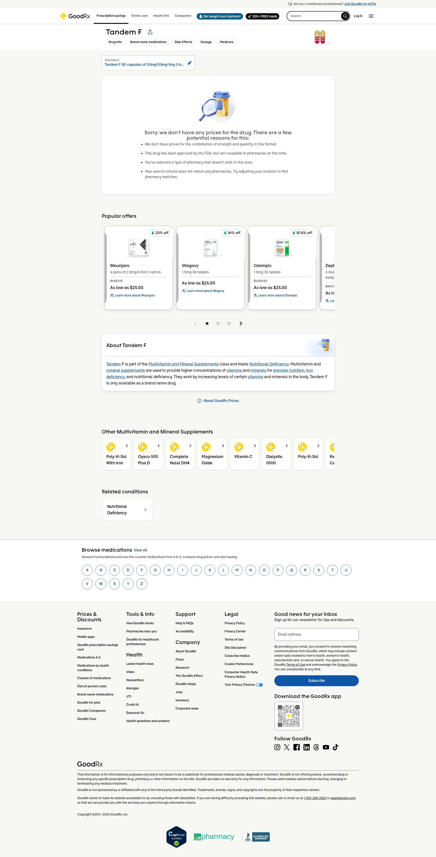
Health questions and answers (148, 721)
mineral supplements (125, 370)
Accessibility (185, 631)
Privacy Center (235, 631)
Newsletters (135, 680)
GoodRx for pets (88, 702)
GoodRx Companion (91, 711)
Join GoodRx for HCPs (360, 4)
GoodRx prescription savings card (98, 647)
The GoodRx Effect (189, 676)
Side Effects (183, 42)
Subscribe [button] (333, 682)
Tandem (113, 364)
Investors (182, 700)
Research (182, 668)
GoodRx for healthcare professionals (143, 641)
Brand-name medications (148, 42)
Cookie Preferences (239, 664)
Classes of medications (94, 678)
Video (130, 672)
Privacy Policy (235, 623)
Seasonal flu (135, 713)
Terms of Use (234, 639)
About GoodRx (186, 651)
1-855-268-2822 (315, 798)
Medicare (226, 42)
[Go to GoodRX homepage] (75, 16)
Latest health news (140, 664)
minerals (258, 370)
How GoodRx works (140, 623)
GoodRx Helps (186, 684)
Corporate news (187, 708)
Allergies (132, 688)
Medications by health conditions (93, 668)
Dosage (206, 42)
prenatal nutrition (288, 370)
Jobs (179, 692)
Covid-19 (132, 705)
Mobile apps (86, 637)
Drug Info (115, 42)
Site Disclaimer (235, 648)
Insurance (84, 629)
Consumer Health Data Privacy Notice (241, 674)
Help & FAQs (184, 623)
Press (180, 659)
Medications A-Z (89, 657)
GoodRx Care (86, 719)
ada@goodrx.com (343, 798)
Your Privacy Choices (240, 685)
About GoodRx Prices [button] (221, 400)
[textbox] (316, 634)
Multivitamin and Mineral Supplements (183, 364)
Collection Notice (237, 656)
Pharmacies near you (141, 631)
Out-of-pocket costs (92, 686)
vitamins (234, 370)
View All (140, 550)
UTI (128, 696)
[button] (218, 16)
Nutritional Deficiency (269, 364)
